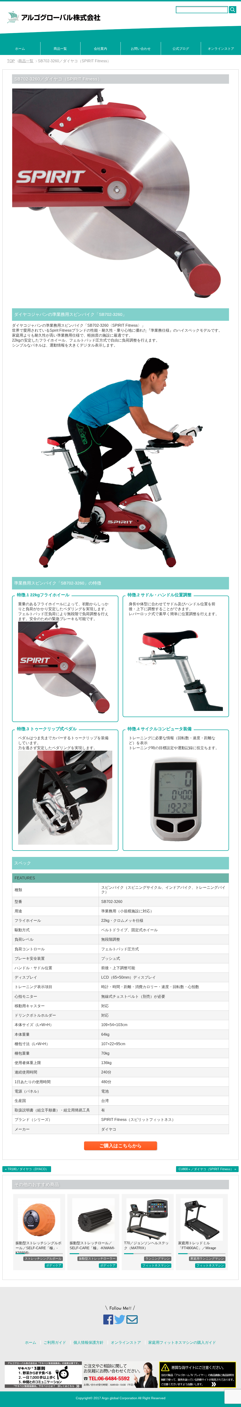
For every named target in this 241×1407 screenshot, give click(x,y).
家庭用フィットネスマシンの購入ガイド (182, 1342)
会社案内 (100, 48)
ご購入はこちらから (120, 1145)
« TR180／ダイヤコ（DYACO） (26, 1169)
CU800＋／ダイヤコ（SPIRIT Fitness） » (207, 1169)
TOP (11, 61)
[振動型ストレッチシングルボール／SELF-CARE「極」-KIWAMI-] (39, 1238)
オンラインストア (221, 48)
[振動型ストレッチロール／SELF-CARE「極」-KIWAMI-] (93, 1238)
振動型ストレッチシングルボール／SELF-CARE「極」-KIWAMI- (38, 1248)
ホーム (20, 48)
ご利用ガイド (55, 1342)
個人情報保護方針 (88, 1342)
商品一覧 (60, 48)
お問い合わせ (141, 48)
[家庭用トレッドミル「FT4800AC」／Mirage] (202, 1238)
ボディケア (53, 1265)
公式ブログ (181, 48)
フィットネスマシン (156, 1265)
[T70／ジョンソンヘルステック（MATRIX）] (147, 1238)
